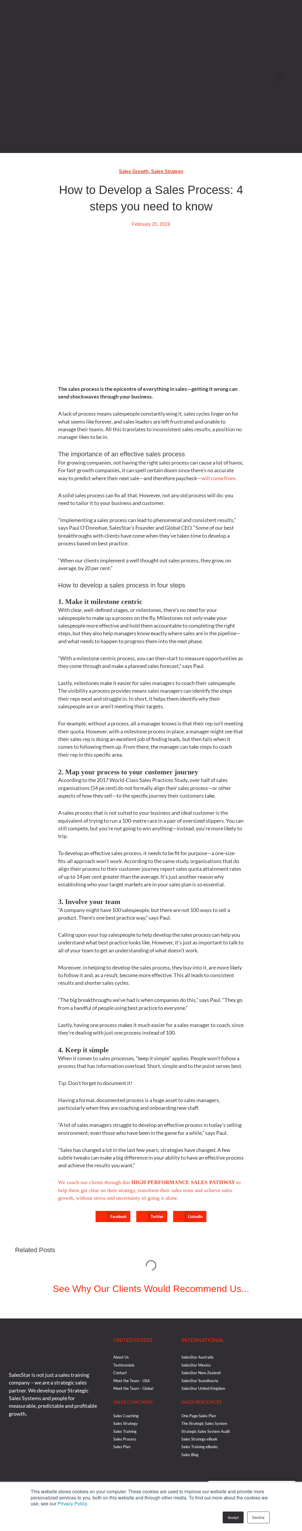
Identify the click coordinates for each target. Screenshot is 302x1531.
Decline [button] (258, 1517)
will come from (218, 478)
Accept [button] (233, 1517)
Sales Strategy (167, 171)
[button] (280, 76)
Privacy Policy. (73, 1503)
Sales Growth (134, 171)
